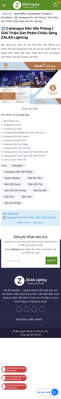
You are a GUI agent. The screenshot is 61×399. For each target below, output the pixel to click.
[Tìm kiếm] (49, 5)
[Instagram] (34, 309)
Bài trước (25, 222)
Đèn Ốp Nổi (40, 190)
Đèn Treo (26, 196)
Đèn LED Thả (35, 184)
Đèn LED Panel (12, 184)
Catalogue (17, 165)
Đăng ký (51, 260)
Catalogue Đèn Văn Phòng (18, 171)
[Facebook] (19, 309)
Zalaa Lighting (12, 178)
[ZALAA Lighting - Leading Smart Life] (26, 5)
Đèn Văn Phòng (13, 203)
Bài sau (37, 222)
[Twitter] (26, 309)
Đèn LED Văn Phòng (15, 190)
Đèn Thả (9, 196)
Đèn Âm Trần (35, 178)
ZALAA (37, 334)
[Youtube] (42, 309)
